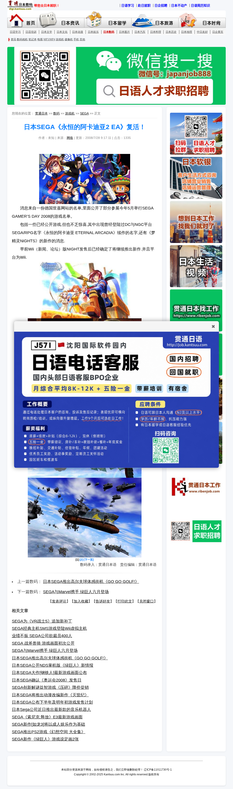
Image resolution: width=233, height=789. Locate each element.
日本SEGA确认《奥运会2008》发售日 (46, 680)
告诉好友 (103, 601)
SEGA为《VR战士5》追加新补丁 (42, 621)
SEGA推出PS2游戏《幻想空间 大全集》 (48, 732)
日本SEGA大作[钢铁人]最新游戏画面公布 (49, 672)
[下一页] (89, 559)
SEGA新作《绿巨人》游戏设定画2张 (45, 739)
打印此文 (124, 601)
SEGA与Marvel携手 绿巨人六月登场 (76, 592)
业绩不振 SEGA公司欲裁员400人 (42, 635)
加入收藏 (81, 601)
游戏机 (70, 113)
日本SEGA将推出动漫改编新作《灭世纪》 (50, 695)
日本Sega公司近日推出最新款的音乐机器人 (51, 709)
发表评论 (59, 601)
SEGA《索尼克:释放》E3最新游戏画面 (47, 717)
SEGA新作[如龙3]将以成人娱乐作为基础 (48, 724)
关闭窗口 (146, 601)
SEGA (84, 113)
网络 (70, 138)
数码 (56, 113)
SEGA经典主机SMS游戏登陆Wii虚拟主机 (49, 628)
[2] (81, 559)
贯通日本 (41, 113)
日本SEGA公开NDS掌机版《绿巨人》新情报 (52, 665)
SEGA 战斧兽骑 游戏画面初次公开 (43, 643)
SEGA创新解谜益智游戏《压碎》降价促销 (50, 687)
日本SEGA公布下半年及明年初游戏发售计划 (52, 702)
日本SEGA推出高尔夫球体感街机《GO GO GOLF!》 (91, 581)
